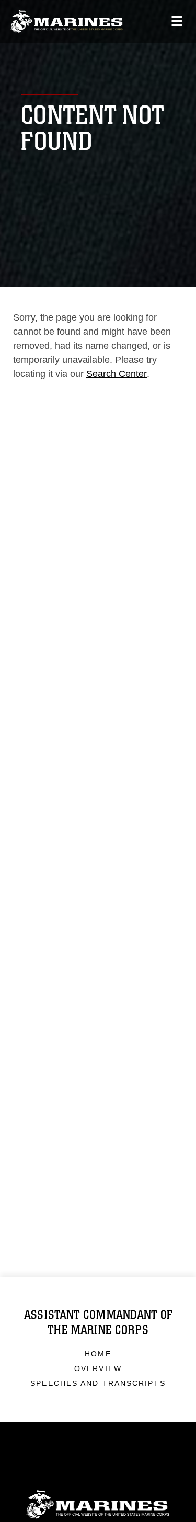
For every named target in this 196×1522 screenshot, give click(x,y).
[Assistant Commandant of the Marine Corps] (66, 21)
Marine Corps (98, 1504)
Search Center (116, 374)
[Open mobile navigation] (177, 21)
